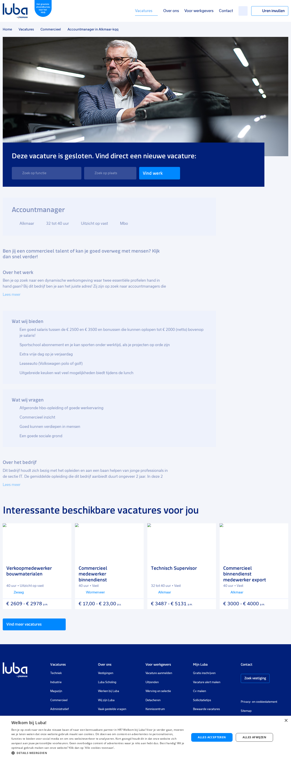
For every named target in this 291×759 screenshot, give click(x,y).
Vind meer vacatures (24, 624)
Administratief (59, 709)
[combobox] (46, 173)
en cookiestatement (264, 701)
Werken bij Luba (108, 691)
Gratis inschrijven (204, 673)
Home (7, 29)
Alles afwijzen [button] (254, 737)
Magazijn (56, 691)
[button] (97, 753)
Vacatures (143, 11)
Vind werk (153, 173)
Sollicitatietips (202, 700)
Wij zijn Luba (106, 700)
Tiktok (275, 691)
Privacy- (246, 701)
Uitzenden (152, 682)
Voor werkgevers (198, 11)
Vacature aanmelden (159, 673)
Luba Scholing (107, 682)
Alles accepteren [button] (212, 737)
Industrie (56, 682)
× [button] (286, 720)
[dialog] (145, 737)
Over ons (171, 11)
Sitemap (246, 711)
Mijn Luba (200, 664)
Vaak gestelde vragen (112, 709)
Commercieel (50, 29)
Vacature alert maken (206, 682)
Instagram (243, 691)
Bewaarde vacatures (206, 709)
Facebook (250, 691)
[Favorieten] (243, 11)
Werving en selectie (158, 691)
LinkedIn (256, 691)
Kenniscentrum (155, 709)
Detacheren (153, 700)
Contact (226, 11)
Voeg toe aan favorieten (64, 531)
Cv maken (199, 691)
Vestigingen (105, 673)
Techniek (56, 673)
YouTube (265, 691)
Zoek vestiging (255, 678)
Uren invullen (273, 11)
